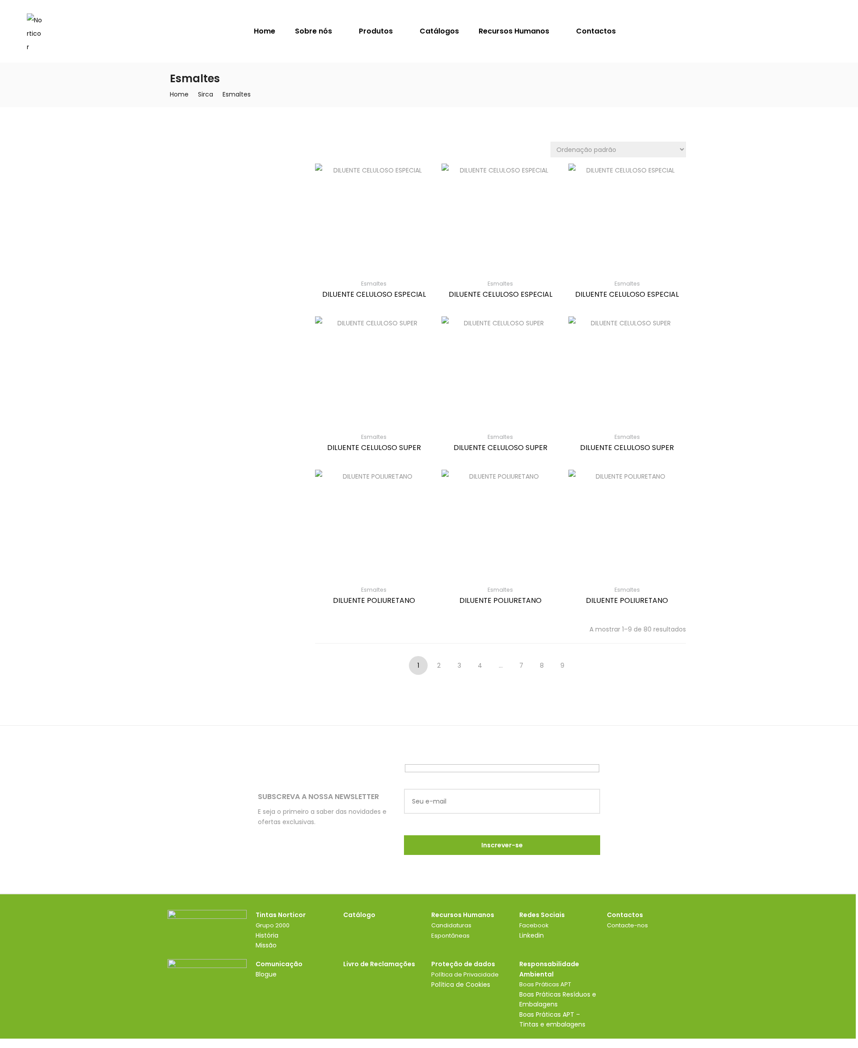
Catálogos (439, 31)
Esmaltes (374, 283)
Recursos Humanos (515, 31)
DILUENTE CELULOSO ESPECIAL (374, 294)
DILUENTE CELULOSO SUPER (374, 447)
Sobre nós (314, 31)
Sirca (205, 94)
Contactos (596, 31)
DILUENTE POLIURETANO (374, 600)
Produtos (377, 31)
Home (264, 31)
